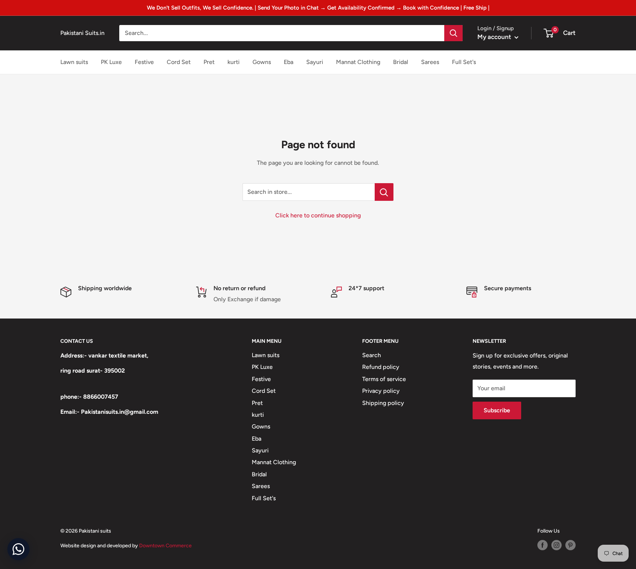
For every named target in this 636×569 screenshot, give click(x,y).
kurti (233, 61)
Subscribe (497, 410)
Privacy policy (381, 390)
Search (371, 355)
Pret (209, 61)
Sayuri (314, 61)
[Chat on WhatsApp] (18, 549)
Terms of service (384, 379)
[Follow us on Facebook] (542, 545)
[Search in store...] (384, 192)
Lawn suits (74, 61)
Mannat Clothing (358, 61)
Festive (144, 61)
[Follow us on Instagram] (556, 545)
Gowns (261, 61)
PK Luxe (111, 61)
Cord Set (179, 61)
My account (495, 36)
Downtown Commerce (165, 546)
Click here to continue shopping (318, 215)
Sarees (430, 61)
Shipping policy (383, 402)
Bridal (400, 61)
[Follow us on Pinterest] (570, 545)
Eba (288, 61)
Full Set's (464, 61)
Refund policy (380, 366)
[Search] (453, 33)
